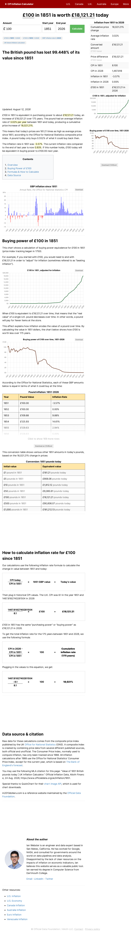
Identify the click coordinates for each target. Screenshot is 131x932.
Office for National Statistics (40, 744)
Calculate (77, 28)
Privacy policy (92, 929)
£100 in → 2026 (12, 38)
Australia (101, 4)
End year (61, 23)
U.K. (90, 4)
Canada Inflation (16, 905)
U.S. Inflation (14, 896)
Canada (79, 4)
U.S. (68, 4)
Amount (7, 23)
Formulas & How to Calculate (23, 171)
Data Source (14, 175)
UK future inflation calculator (14, 43)
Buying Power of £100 (19, 168)
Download (79, 190)
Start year (47, 23)
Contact (78, 929)
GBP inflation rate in (51, 38)
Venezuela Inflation (17, 919)
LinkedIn (38, 878)
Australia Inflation (16, 910)
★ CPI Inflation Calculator (19, 4)
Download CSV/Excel (109, 165)
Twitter (49, 878)
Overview (13, 165)
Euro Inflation (14, 914)
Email (29, 878)
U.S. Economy (14, 900)
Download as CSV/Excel (43, 446)
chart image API (52, 783)
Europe (114, 4)
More (126, 4)
